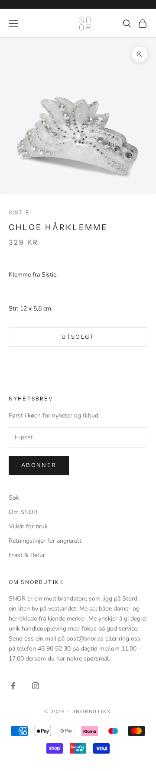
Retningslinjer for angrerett (45, 541)
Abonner (38, 465)
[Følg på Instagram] (35, 685)
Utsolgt (78, 337)
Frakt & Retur (27, 555)
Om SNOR (23, 512)
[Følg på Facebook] (13, 685)
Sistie (19, 212)
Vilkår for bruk (28, 526)
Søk (14, 498)
